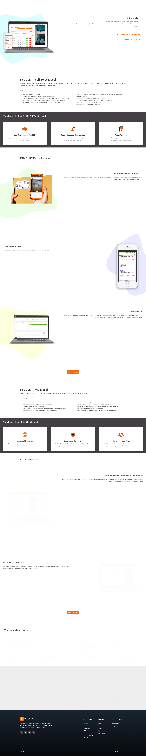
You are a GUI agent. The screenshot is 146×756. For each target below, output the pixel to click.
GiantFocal (124, 751)
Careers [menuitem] (100, 728)
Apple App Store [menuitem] (116, 723)
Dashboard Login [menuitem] (88, 736)
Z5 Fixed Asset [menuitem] (87, 726)
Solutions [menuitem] (87, 719)
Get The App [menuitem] (117, 719)
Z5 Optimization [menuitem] (87, 731)
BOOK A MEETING (73, 372)
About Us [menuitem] (100, 723)
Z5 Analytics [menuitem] (86, 728)
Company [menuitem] (101, 719)
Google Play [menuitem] (115, 726)
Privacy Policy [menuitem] (101, 733)
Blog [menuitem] (99, 731)
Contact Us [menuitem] (100, 726)
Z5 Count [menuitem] (85, 723)
